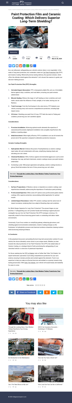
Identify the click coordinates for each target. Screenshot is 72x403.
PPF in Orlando (29, 253)
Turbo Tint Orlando (29, 263)
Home (9, 9)
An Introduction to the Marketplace (18, 358)
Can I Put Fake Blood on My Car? (18, 384)
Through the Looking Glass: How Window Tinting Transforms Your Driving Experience (20, 329)
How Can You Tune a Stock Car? (47, 358)
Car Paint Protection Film (50, 72)
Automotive (13, 52)
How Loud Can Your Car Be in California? (50, 384)
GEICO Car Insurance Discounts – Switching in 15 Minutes (48, 328)
